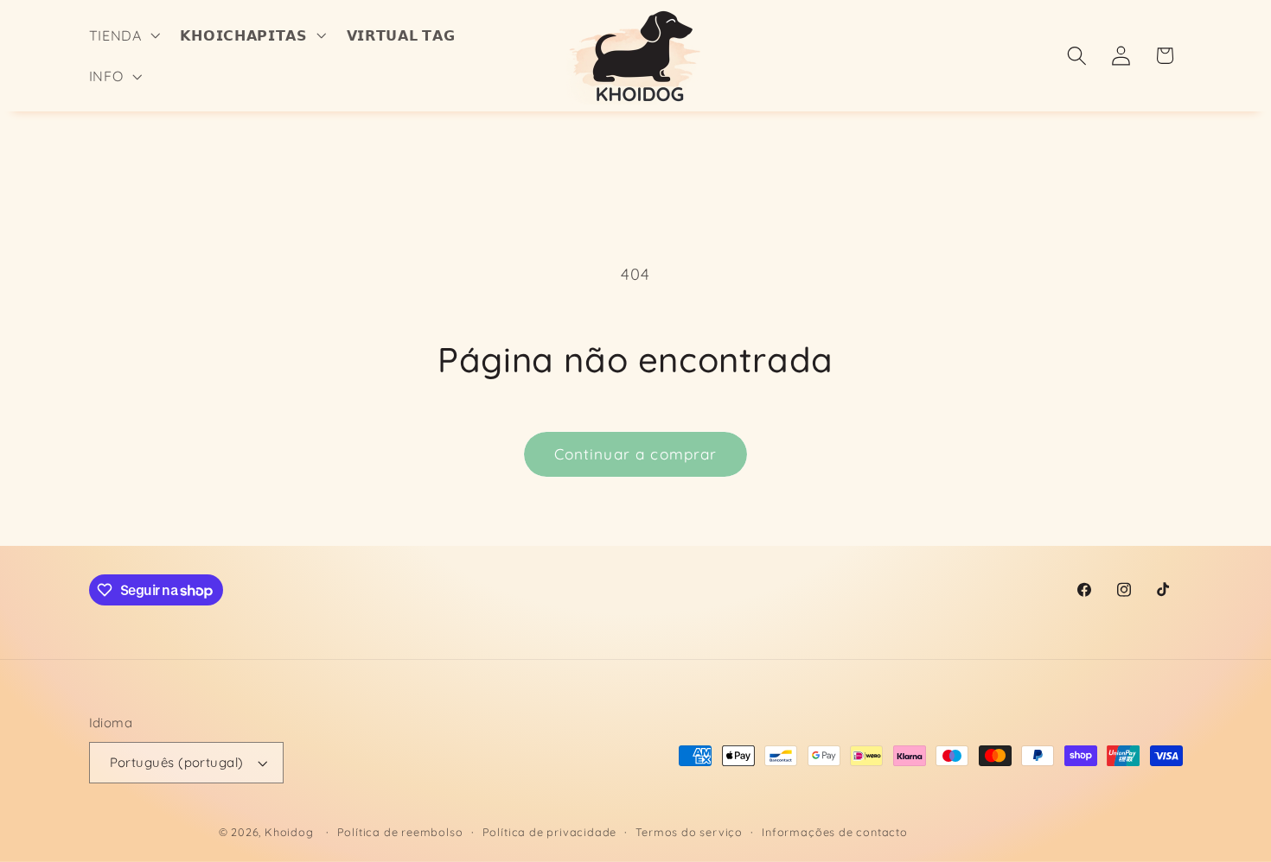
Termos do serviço (689, 832)
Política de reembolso (400, 832)
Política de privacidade (549, 832)
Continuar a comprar (636, 454)
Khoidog (289, 832)
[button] (123, 35)
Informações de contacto (835, 832)
